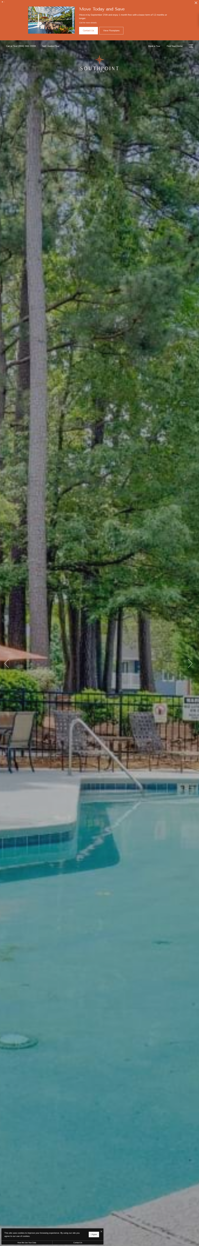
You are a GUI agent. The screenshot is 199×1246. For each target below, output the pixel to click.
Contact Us (77, 1243)
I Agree (94, 1234)
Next (189, 663)
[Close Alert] (196, 3)
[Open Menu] (191, 46)
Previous (6, 663)
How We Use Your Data (26, 1243)
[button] (2, 1)
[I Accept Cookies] (101, 1232)
